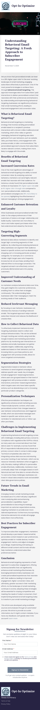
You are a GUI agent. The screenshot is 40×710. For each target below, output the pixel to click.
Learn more (13, 618)
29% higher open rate (27, 186)
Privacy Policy (5, 704)
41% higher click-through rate (14, 188)
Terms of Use (5, 701)
